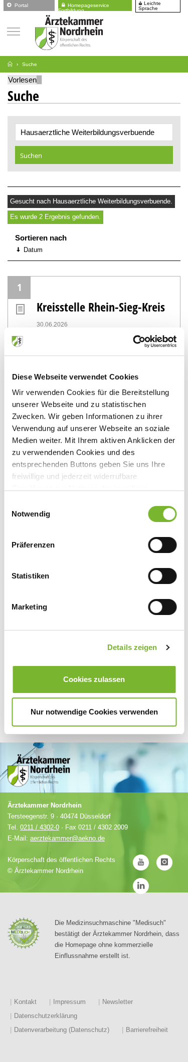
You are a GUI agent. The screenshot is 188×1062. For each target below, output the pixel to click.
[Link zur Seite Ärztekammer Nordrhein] (10, 64)
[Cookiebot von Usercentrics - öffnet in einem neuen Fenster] (133, 341)
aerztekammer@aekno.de (67, 838)
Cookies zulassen (94, 679)
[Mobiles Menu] (14, 30)
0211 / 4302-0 (39, 827)
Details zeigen (132, 647)
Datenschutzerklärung (45, 1016)
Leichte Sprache (149, 6)
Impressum (69, 1002)
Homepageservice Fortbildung (83, 6)
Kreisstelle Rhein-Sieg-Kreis (101, 306)
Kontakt (25, 1002)
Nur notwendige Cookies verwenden (94, 712)
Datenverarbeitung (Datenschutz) (61, 1030)
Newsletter (117, 1002)
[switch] (162, 545)
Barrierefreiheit (147, 1030)
